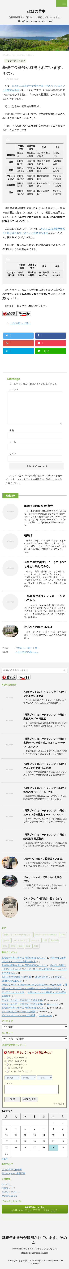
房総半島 (55, 940)
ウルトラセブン (20, 940)
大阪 (45, 940)
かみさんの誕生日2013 (38, 626)
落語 (20, 946)
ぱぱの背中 (36, 11)
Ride (62, 934)
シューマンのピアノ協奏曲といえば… (43, 858)
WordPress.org (9, 1196)
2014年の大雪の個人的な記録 (16, 977)
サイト (12, 453)
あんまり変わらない (18, 1064)
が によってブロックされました (34, 1209)
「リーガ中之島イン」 (27, 651)
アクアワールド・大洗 (13, 992)
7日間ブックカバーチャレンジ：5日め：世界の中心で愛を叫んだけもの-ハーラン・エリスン (45, 742)
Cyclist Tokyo (45, 1015)
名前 (11, 430)
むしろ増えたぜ (16, 1068)
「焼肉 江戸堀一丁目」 (27, 647)
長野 (36, 946)
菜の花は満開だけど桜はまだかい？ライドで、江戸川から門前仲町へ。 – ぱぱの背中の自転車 (34, 969)
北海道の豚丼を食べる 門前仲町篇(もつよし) (24, 957)
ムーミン (35, 940)
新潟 (5, 946)
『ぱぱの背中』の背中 (19, 323)
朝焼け (28, 535)
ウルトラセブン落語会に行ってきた (42, 898)
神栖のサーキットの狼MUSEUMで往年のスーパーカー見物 (31, 984)
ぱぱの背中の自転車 (12, 1169)
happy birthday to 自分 (38, 505)
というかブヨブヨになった (20, 1071)
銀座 (28, 946)
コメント (13, 389)
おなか (6, 940)
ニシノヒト (52, 1004)
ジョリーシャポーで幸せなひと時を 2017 (22, 1000)
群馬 (13, 946)
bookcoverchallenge (46, 934)
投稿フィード (8, 1188)
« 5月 (5, 1158)
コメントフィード (11, 1192)
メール (12, 442)
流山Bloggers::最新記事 (13, 1173)
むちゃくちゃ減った (18, 1057)
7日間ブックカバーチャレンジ (17, 934)
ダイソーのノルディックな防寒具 (18, 1011)
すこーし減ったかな (18, 1061)
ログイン (6, 1184)
